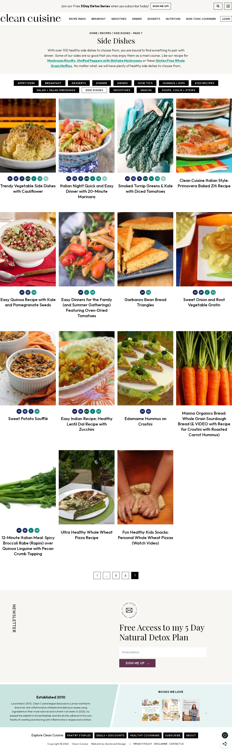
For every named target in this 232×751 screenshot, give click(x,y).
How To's (145, 83)
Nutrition (173, 18)
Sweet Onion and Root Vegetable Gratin (204, 302)
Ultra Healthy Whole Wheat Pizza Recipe (87, 534)
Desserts (154, 18)
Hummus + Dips (174, 83)
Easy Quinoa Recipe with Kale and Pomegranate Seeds (28, 302)
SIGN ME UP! (161, 6)
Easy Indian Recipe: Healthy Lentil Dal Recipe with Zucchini (87, 424)
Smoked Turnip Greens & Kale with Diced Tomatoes (145, 188)
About (191, 735)
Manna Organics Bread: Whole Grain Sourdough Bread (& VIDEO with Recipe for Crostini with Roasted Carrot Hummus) (204, 423)
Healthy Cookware (145, 735)
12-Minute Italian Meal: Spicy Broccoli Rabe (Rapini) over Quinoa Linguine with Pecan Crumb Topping (28, 545)
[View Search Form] (218, 6)
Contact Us (176, 743)
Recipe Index (77, 18)
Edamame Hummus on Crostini (145, 421)
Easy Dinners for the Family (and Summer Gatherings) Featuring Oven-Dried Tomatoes (86, 307)
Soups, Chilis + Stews (178, 90)
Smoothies (118, 18)
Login (226, 18)
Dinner (137, 18)
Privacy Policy (142, 743)
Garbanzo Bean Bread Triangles (145, 302)
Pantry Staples (79, 735)
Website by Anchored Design (108, 743)
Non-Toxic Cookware (201, 18)
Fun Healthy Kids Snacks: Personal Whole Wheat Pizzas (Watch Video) (145, 537)
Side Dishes (94, 90)
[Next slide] (206, 712)
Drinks (122, 83)
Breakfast (99, 18)
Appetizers (26, 83)
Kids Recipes (204, 83)
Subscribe (173, 735)
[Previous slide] (135, 712)
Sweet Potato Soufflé (28, 418)
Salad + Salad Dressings (56, 90)
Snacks (146, 90)
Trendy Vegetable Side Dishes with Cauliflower (28, 188)
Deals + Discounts (110, 735)
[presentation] (28, 136)
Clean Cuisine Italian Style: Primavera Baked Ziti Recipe (204, 183)
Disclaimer (160, 743)
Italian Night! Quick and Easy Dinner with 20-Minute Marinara (86, 191)
